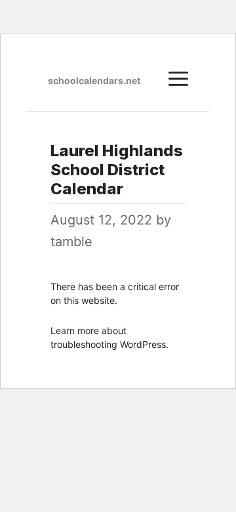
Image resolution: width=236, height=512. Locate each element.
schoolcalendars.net (94, 80)
